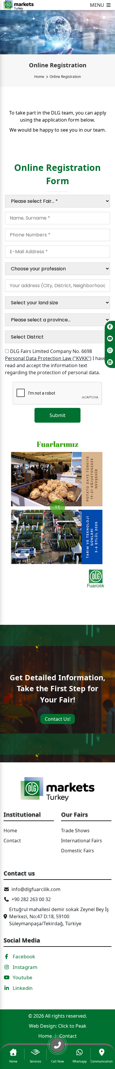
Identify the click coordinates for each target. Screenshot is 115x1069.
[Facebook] (110, 327)
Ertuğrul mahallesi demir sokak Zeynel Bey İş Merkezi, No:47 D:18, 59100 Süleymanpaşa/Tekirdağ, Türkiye (59, 916)
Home (39, 76)
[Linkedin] (110, 362)
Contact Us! (57, 719)
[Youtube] (110, 338)
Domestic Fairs (77, 850)
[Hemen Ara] (58, 1047)
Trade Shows (75, 830)
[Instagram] (110, 350)
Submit (57, 415)
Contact (12, 840)
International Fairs (81, 840)
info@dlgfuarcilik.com (36, 889)
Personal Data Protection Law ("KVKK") (48, 358)
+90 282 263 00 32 (31, 899)
